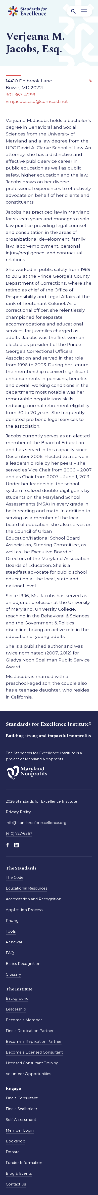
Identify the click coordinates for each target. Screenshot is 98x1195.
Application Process (24, 910)
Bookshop (15, 1141)
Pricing (12, 920)
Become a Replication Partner (34, 1041)
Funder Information (24, 1162)
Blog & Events (19, 1173)
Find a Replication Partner (30, 1031)
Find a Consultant (22, 1098)
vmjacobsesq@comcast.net (37, 101)
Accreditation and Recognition (33, 899)
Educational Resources (26, 888)
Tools (11, 931)
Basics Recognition (23, 963)
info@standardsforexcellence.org (36, 822)
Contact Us (16, 1184)
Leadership (16, 1009)
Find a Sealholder (21, 1109)
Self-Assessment (21, 1119)
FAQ (10, 953)
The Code (14, 877)
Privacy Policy (18, 812)
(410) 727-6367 (19, 833)
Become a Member (24, 1020)
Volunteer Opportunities (28, 1074)
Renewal (14, 942)
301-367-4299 (20, 94)
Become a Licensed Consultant (34, 1052)
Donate (13, 1152)
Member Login (20, 1130)
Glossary (13, 974)
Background (17, 998)
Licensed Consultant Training (32, 1063)
